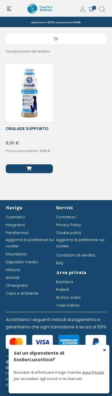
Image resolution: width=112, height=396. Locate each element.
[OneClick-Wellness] (40, 8)
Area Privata (93, 372)
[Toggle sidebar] (56, 38)
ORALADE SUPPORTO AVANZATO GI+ (27, 131)
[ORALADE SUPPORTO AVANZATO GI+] (29, 168)
